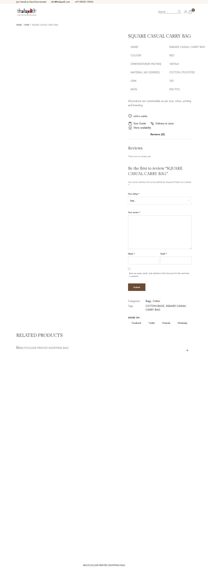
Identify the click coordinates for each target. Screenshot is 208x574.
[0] (189, 12)
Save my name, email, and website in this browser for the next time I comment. (159, 275)
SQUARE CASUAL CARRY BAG (166, 307)
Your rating (133, 193)
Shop (26, 25)
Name (131, 253)
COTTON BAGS (155, 306)
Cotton (156, 301)
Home (19, 25)
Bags (148, 301)
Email (164, 253)
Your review (134, 212)
